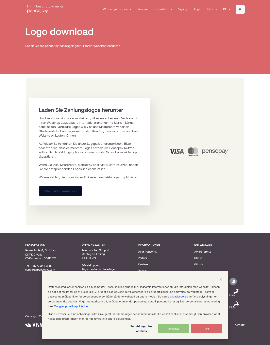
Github (198, 264)
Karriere (143, 264)
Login (197, 9)
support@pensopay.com (40, 269)
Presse (142, 270)
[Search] (240, 9)
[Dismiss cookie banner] (220, 279)
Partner (142, 258)
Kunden (143, 9)
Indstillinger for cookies (141, 328)
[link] (45, 9)
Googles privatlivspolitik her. (71, 306)
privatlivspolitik (179, 296)
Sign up (183, 9)
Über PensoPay (147, 251)
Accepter (173, 328)
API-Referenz (202, 251)
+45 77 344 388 (41, 266)
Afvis (207, 328)
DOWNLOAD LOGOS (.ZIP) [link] (60, 191)
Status (198, 258)
